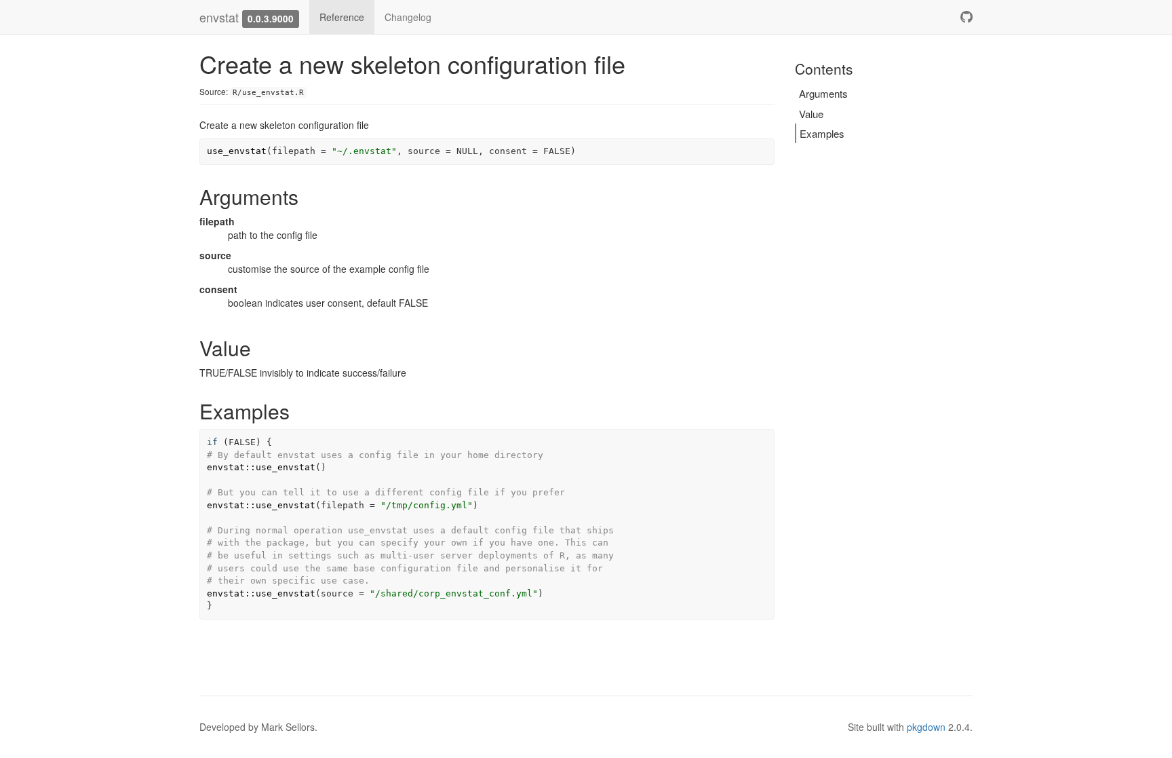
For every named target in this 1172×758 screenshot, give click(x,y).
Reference (341, 17)
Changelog (408, 17)
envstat (219, 17)
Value (811, 114)
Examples (822, 133)
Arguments (823, 93)
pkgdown (926, 727)
